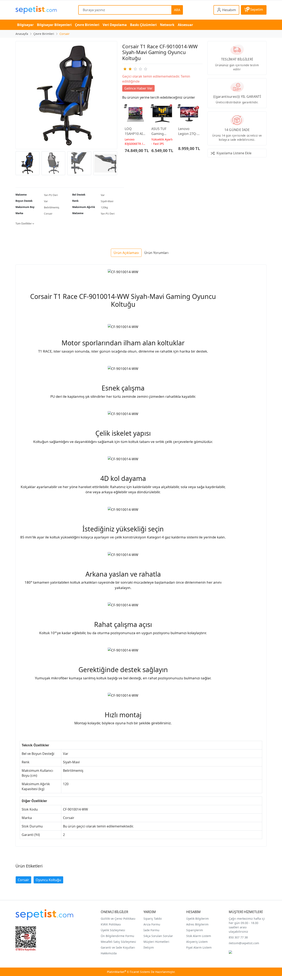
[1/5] (124, 68)
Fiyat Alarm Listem (199, 947)
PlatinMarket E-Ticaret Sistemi (128, 972)
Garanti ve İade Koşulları (118, 947)
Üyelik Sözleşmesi (113, 930)
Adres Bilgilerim (197, 924)
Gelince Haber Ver (138, 88)
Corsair (48, 213)
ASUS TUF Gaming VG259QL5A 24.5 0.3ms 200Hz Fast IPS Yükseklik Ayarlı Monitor (161, 131)
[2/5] (127, 68)
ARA (177, 10)
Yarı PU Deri (51, 195)
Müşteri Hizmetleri (156, 942)
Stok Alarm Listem (198, 936)
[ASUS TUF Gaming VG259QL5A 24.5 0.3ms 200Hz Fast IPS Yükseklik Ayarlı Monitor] (162, 114)
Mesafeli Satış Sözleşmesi (118, 942)
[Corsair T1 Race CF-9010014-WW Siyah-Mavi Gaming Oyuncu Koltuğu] (66, 95)
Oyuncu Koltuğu (48, 880)
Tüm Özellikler (23, 223)
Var (103, 195)
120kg (104, 207)
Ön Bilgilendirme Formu (117, 936)
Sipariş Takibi (152, 919)
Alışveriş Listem (197, 942)
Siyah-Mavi (107, 201)
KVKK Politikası (111, 924)
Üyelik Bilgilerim (197, 919)
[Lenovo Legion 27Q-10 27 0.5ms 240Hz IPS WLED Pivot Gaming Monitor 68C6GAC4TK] (189, 114)
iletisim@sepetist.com (244, 943)
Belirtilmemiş (51, 207)
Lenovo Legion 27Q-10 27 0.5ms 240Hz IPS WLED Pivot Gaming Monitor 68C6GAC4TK (188, 131)
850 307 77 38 (238, 937)
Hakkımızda (109, 953)
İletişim (148, 947)
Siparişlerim (194, 930)
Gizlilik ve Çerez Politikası (118, 919)
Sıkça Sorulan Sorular (158, 936)
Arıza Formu (151, 924)
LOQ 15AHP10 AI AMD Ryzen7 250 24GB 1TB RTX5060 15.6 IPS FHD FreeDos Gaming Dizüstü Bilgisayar (135, 131)
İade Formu (151, 930)
